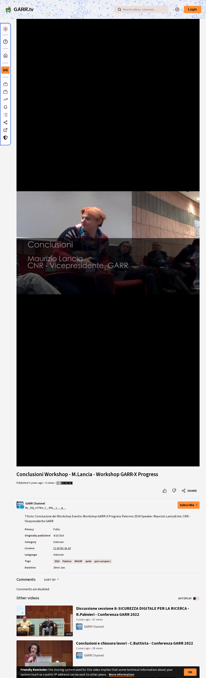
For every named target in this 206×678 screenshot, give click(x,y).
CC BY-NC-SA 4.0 (62, 548)
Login (192, 9)
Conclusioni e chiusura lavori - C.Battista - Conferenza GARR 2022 (134, 643)
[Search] (119, 9)
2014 (57, 561)
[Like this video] (164, 491)
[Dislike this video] (174, 491)
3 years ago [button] (36, 483)
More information (121, 674)
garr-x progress (103, 561)
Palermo (67, 561)
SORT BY (50, 580)
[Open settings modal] (177, 9)
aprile (88, 561)
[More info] (5, 41)
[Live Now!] (5, 70)
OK (190, 672)
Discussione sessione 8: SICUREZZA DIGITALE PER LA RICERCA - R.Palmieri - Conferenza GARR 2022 (132, 611)
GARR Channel (35, 503)
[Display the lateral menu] (5, 29)
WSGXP (78, 561)
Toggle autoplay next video (196, 598)
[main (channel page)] (79, 626)
